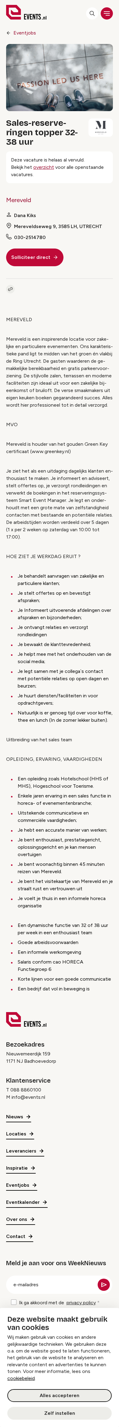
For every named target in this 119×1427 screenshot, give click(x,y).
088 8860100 (25, 1090)
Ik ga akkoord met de (57, 1302)
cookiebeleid (21, 1378)
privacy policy (81, 1302)
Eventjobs (24, 33)
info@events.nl (28, 1097)
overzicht (43, 167)
